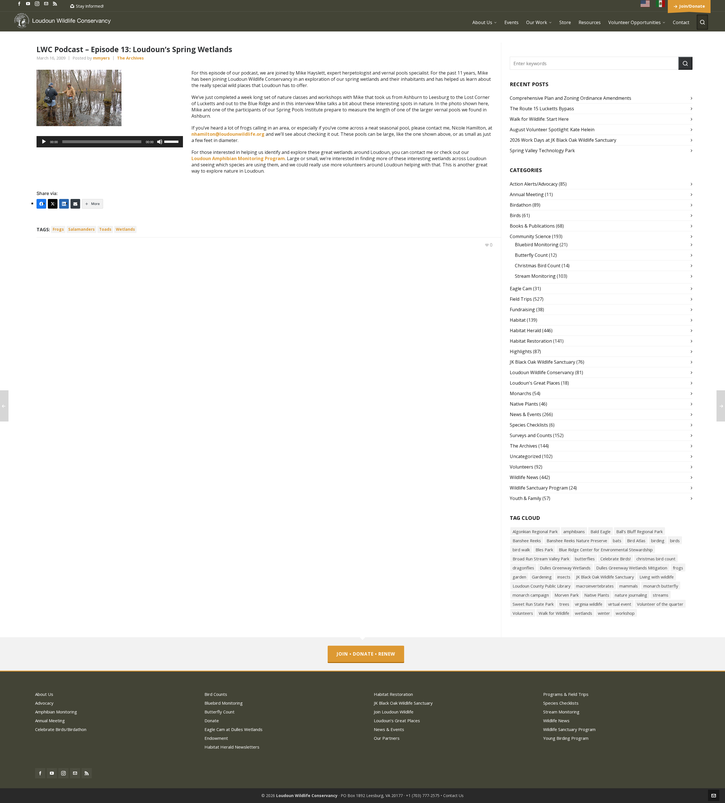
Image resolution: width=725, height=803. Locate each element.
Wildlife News (524, 477)
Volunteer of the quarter (660, 604)
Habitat (518, 320)
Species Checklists (529, 425)
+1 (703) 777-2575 (423, 795)
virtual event (619, 604)
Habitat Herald (525, 330)
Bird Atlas (636, 540)
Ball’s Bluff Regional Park (639, 531)
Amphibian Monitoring (56, 712)
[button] (685, 63)
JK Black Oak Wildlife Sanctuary (542, 362)
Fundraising (522, 309)
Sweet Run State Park (533, 604)
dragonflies (523, 568)
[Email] (75, 204)
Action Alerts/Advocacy (534, 184)
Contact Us (453, 795)
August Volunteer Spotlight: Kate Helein (552, 129)
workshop (625, 613)
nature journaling (631, 595)
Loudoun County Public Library (541, 586)
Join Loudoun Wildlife (393, 712)
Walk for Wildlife (554, 613)
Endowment (216, 738)
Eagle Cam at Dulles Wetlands (233, 729)
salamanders (81, 229)
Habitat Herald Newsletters (231, 747)
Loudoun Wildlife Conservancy (542, 372)
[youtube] (29, 3)
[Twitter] (52, 204)
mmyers (101, 58)
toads (105, 229)
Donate (211, 720)
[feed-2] (56, 3)
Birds (515, 215)
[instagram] (38, 3)
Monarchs (520, 393)
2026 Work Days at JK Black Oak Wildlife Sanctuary (563, 140)
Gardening (542, 577)
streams (660, 595)
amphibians (574, 531)
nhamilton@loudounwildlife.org (228, 134)
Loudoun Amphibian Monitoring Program (238, 158)
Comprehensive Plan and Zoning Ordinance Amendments (570, 98)
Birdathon (520, 205)
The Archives (130, 58)
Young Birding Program (565, 738)
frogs (58, 229)
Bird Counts (215, 694)
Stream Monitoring (535, 276)
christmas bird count (655, 559)
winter (604, 613)
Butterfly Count (531, 255)
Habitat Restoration (531, 341)
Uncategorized (525, 456)
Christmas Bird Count (537, 265)
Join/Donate (692, 6)
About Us (44, 694)
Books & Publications (532, 226)
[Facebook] (41, 204)
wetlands (125, 229)
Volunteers (521, 467)
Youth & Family (525, 498)
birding (657, 540)
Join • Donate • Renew (366, 654)
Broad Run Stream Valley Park (541, 559)
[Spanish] (660, 3)
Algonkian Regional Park (535, 531)
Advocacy (44, 703)
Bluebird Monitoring (536, 244)
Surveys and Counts (531, 435)
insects (563, 577)
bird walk (521, 549)
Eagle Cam (521, 288)
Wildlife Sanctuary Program (539, 488)
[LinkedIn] (64, 204)
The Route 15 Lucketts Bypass (542, 108)
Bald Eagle (600, 531)
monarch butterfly (660, 586)
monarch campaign (531, 595)
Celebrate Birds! (615, 559)
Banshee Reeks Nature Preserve (577, 540)
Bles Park (544, 549)
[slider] (172, 141)
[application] (110, 141)
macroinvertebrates (595, 586)
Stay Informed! (90, 6)
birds (675, 540)
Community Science (530, 236)
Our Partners (387, 738)
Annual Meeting (527, 194)
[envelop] (47, 3)
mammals (628, 586)
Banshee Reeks (527, 540)
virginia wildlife (588, 604)
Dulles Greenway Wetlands (565, 568)
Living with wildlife (656, 577)
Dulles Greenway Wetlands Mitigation (631, 568)
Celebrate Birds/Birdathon (60, 729)
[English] (645, 3)
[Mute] (160, 142)
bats (617, 540)
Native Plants (524, 404)
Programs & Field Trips (565, 694)
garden (519, 577)
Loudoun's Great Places (535, 383)
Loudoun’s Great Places (397, 720)
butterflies (585, 559)
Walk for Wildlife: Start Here (539, 119)
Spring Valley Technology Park (542, 150)
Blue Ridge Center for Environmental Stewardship (606, 549)
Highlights (521, 351)
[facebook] (20, 3)
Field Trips (521, 299)
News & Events (525, 414)
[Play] (44, 142)
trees (564, 604)
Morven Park (567, 595)
